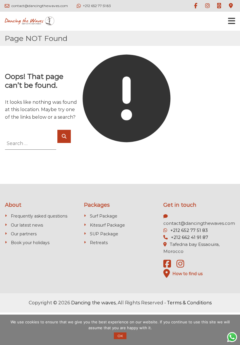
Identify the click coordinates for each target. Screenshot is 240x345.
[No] (233, 330)
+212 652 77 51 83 (189, 230)
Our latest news (27, 225)
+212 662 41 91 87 (189, 237)
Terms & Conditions (189, 303)
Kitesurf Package (107, 225)
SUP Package (104, 234)
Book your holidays (30, 242)
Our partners (24, 234)
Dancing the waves (93, 303)
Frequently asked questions (39, 216)
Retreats (99, 242)
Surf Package (103, 216)
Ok (120, 336)
